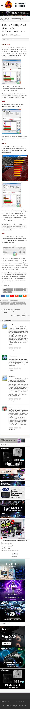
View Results (15, 556)
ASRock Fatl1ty (14, 300)
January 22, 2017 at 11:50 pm (22, 406)
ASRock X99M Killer (6, 302)
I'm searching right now (8, 543)
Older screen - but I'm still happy (10, 550)
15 (11, 291)
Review (12, 304)
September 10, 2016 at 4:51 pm (21, 378)
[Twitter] (19, 702)
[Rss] (16, 702)
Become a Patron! (6, 285)
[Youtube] (21, 702)
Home (1, 18)
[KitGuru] (15, 4)
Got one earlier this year (8, 545)
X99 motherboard (20, 304)
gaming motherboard (18, 302)
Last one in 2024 (6, 549)
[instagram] (23, 702)
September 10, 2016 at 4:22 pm (21, 358)
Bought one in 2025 (7, 547)
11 (25, 289)
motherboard (5, 304)
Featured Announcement (18, 18)
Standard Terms (15, 707)
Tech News (7, 18)
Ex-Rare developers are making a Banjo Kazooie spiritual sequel (12, 310)
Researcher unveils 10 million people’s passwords (18, 315)
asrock (6, 300)
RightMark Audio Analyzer (12, 237)
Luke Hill (5, 34)
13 (6, 291)
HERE (10, 53)
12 (3, 291)
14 (8, 291)
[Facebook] (18, 702)
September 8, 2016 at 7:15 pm (21, 326)
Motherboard (18, 35)
